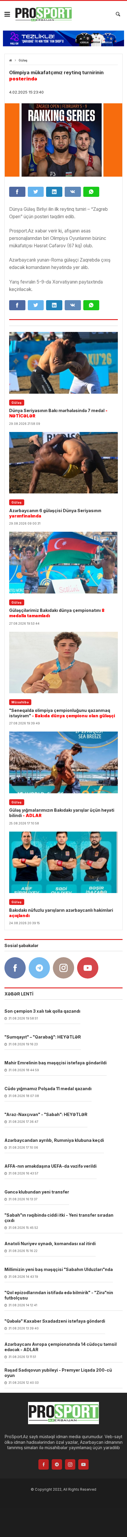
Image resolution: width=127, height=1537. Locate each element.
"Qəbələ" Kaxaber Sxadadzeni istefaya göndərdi (54, 1321)
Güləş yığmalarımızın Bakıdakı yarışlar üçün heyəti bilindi (61, 813)
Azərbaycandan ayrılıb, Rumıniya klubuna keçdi (54, 1140)
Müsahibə (20, 702)
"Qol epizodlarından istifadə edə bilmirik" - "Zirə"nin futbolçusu (58, 1295)
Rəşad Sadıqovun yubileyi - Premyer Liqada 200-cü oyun (58, 1372)
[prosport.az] (43, 14)
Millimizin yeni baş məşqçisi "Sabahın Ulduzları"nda (58, 1269)
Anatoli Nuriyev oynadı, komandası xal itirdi (50, 1243)
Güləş (23, 60)
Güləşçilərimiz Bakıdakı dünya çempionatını (57, 613)
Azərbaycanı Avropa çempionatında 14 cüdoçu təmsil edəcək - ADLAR (60, 1347)
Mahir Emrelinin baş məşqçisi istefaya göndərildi (55, 1062)
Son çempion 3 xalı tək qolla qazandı (42, 1011)
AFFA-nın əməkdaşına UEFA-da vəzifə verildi (50, 1166)
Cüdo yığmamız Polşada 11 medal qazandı (48, 1088)
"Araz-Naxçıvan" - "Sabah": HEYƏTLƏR (45, 1114)
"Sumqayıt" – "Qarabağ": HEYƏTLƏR (42, 1036)
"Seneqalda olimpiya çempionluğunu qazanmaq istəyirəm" (62, 713)
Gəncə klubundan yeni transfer (36, 1191)
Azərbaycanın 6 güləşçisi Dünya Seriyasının (55, 513)
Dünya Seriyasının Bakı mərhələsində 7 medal (58, 413)
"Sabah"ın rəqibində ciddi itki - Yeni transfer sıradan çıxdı (58, 1217)
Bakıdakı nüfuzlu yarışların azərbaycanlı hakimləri (61, 913)
